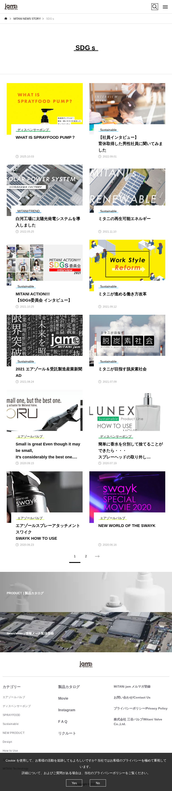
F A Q (62, 722)
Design (7, 741)
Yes (74, 783)
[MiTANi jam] (11, 6)
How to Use (10, 750)
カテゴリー (12, 687)
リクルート (67, 733)
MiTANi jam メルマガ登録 (132, 686)
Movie (63, 698)
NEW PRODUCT (14, 732)
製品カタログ (69, 687)
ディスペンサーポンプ (17, 706)
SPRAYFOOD (11, 715)
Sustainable (11, 724)
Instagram (66, 710)
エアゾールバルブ (14, 697)
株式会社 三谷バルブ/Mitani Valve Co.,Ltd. (138, 722)
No (98, 783)
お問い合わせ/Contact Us (132, 697)
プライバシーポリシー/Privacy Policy (141, 708)
